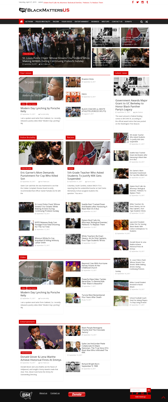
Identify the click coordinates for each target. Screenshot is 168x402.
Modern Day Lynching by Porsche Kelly (40, 109)
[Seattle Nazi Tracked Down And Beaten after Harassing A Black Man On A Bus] (106, 49)
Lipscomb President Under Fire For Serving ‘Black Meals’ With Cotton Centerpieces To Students (138, 226)
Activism (29, 21)
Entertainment (82, 21)
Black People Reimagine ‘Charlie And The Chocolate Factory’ (93, 329)
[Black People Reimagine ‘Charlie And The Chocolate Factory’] (73, 327)
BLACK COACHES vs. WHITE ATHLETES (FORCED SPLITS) (94, 110)
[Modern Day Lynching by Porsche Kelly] (41, 78)
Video (23, 104)
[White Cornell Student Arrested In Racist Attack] (121, 281)
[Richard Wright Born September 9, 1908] (73, 363)
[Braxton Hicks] (73, 78)
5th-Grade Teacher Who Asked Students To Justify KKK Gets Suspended (136, 39)
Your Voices (67, 21)
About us (43, 393)
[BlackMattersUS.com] (21, 21)
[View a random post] (146, 21)
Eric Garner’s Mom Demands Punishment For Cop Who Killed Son (68, 2)
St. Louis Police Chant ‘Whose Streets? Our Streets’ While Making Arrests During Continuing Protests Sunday (56, 59)
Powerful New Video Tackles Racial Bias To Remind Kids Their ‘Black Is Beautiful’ (94, 281)
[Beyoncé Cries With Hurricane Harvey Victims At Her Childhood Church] (73, 262)
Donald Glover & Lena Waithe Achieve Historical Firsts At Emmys (41, 358)
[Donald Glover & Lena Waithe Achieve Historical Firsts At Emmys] (41, 327)
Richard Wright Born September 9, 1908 (90, 365)
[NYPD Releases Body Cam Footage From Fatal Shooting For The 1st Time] (26, 221)
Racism (56, 21)
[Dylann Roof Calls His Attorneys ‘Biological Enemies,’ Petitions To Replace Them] (73, 219)
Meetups (105, 21)
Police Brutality (43, 21)
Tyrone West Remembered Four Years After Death (93, 296)
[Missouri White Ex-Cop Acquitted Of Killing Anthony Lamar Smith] (26, 237)
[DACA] (73, 93)
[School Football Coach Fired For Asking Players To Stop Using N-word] (121, 297)
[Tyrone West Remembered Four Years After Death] (73, 294)
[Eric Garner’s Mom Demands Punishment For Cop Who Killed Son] (135, 49)
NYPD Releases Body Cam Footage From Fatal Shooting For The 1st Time (47, 224)
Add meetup (140, 396)
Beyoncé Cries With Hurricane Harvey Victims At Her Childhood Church (94, 265)
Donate (128, 21)
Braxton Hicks (88, 79)
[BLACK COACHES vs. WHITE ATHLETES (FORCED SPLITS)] (73, 108)
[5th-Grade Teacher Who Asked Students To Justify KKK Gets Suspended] (135, 29)
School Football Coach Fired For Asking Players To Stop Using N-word (138, 300)
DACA (84, 94)
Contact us (117, 21)
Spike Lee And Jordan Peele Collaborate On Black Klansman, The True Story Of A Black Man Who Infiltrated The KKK (95, 348)
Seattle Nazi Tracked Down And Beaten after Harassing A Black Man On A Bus (106, 60)
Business (95, 21)
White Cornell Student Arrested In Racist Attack (138, 284)
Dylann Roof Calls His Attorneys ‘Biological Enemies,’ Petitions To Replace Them (95, 222)
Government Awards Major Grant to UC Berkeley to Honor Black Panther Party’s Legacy (106, 39)
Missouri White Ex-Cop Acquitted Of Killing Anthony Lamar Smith (47, 240)
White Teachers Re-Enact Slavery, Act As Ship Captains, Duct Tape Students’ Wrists (94, 238)
